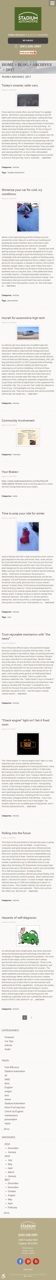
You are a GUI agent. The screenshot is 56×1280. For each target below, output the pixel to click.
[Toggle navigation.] (52, 3)
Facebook (20, 1261)
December (13, 1148)
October (12, 1191)
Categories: (10, 1030)
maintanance (11, 1115)
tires (9, 617)
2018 (7, 1156)
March (11, 1172)
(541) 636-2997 (28, 1235)
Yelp (36, 1261)
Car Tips (9, 1041)
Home (8, 64)
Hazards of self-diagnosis (19, 918)
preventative (12, 300)
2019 (7, 1144)
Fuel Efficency (12, 1067)
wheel (8, 1099)
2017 (10, 69)
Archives (42, 64)
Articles (16, 167)
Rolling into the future (16, 833)
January (12, 1152)
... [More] (5, 1129)
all (6, 1075)
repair (7, 1123)
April (10, 1168)
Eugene (9, 1087)
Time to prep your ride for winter (23, 513)
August (11, 1195)
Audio (15, 496)
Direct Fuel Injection (15, 1107)
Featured (16, 454)
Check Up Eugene (14, 1111)
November (13, 1187)
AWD (7, 1079)
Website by (28, 1277)
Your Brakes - (11, 472)
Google (28, 1261)
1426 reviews (42, 35)
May (10, 1164)
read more (46, 157)
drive (7, 1083)
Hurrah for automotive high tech (23, 318)
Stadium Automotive (15, 172)
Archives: (9, 1137)
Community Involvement (18, 420)
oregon (8, 1091)
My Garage (28, 40)
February (12, 1207)
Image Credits (28, 1269)
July (10, 1160)
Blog (23, 64)
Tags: (5, 1060)
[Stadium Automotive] (28, 19)
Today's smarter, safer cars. (20, 85)
